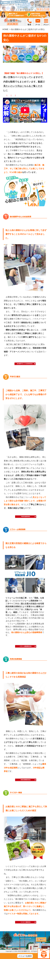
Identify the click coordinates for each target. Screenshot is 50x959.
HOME (5, 29)
